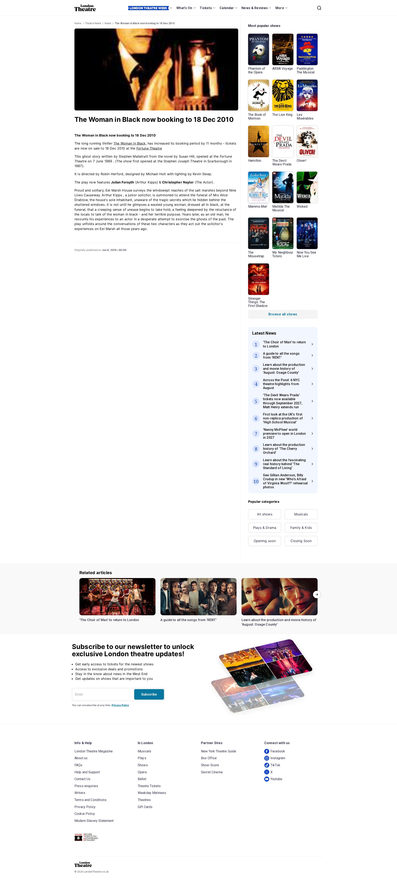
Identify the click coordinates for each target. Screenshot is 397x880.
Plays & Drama (264, 528)
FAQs (78, 765)
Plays (142, 758)
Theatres (144, 800)
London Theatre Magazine (93, 751)
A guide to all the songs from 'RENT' (188, 620)
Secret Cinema (211, 772)
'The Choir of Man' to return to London (109, 620)
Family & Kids (301, 528)
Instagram (277, 758)
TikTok (275, 765)
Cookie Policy (84, 814)
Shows (143, 765)
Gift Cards (145, 807)
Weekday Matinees (152, 793)
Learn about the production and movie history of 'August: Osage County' (279, 622)
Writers (79, 793)
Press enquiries (86, 786)
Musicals (301, 514)
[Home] (85, 8)
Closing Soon (301, 541)
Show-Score (210, 765)
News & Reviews (255, 8)
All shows (264, 514)
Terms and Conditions (90, 800)
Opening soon (265, 541)
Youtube (276, 779)
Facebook (277, 751)
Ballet (142, 779)
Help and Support (87, 772)
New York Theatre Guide (218, 751)
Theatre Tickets (149, 786)
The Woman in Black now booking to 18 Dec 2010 (145, 23)
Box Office (209, 758)
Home (77, 23)
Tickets (206, 8)
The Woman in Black (130, 143)
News (108, 23)
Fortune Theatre (149, 148)
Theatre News (93, 23)
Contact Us (82, 779)
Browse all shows (282, 314)
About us (80, 758)
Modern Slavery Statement (94, 821)
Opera (142, 772)
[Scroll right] (317, 594)
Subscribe (149, 694)
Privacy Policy (120, 705)
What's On (184, 8)
